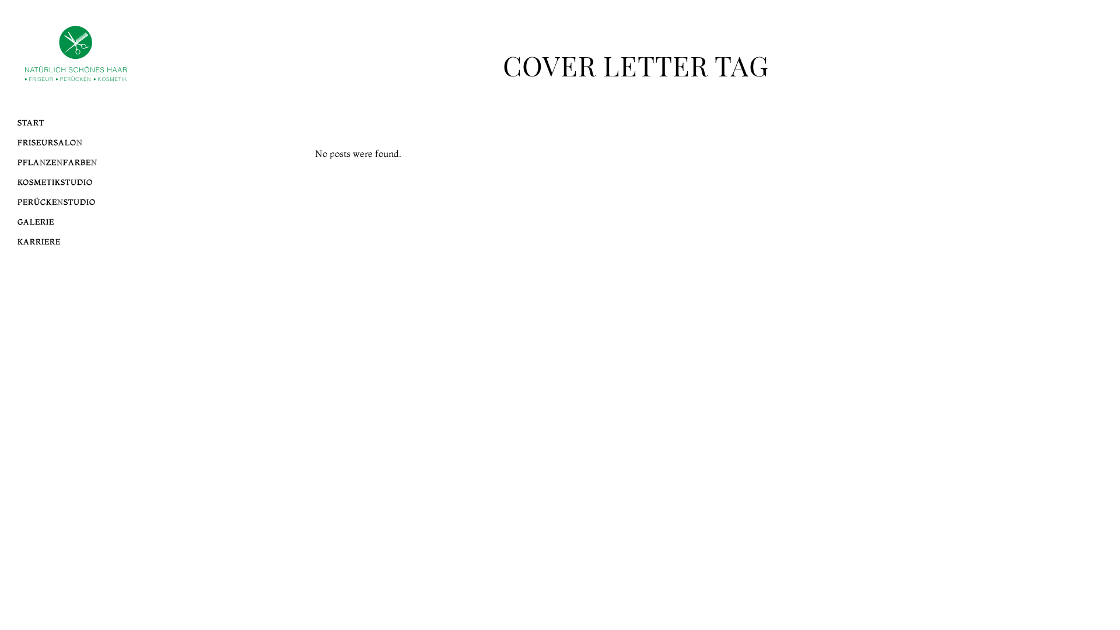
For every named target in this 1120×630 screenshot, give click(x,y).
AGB (1032, 221)
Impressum (1016, 207)
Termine (1021, 194)
